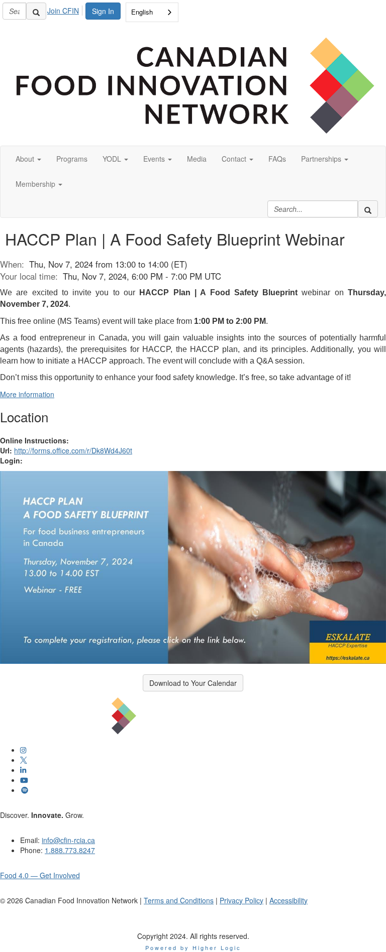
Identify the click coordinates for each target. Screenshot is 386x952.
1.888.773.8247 (70, 850)
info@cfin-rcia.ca (68, 840)
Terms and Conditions (179, 900)
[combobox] (152, 12)
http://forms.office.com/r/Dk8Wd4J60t (73, 450)
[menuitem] (65, 9)
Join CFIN (63, 11)
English (142, 12)
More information (27, 394)
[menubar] (65, 9)
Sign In (103, 11)
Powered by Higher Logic (193, 947)
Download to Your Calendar (193, 683)
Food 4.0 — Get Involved (40, 875)
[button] (28, 158)
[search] (36, 11)
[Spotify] (24, 790)
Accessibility (288, 900)
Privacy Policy (241, 900)
